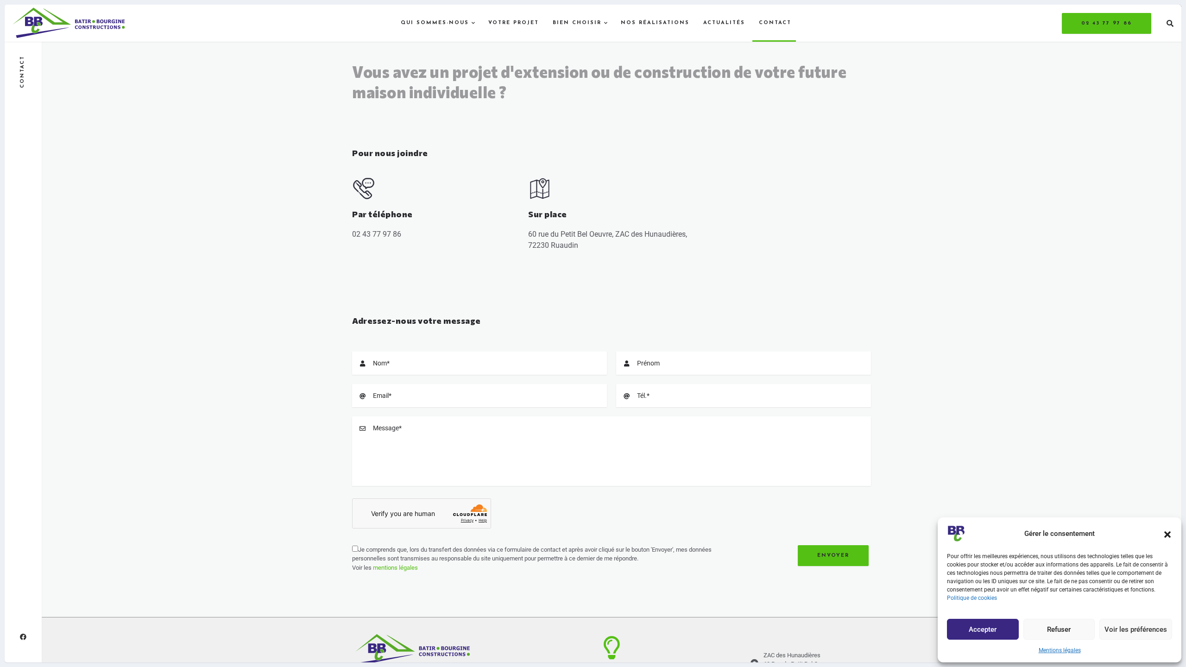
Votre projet (513, 22)
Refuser (1059, 629)
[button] (1167, 533)
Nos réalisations (655, 22)
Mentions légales (1060, 650)
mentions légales (395, 567)
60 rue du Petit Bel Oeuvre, (571, 234)
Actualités (724, 22)
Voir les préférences (1135, 629)
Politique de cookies (972, 598)
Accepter (983, 629)
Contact (775, 22)
